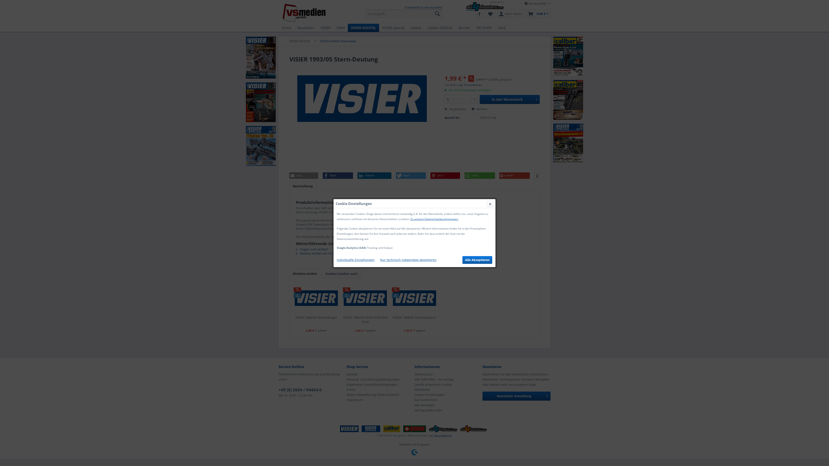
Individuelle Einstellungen (356, 260)
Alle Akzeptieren (477, 260)
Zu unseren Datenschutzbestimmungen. (434, 219)
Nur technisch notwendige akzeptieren (408, 260)
